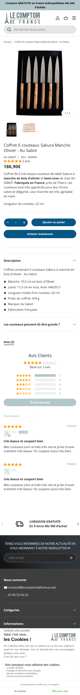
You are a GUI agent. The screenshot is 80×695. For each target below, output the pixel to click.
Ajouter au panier (53, 222)
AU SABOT (10, 157)
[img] (13, 426)
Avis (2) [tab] (9, 342)
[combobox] (40, 29)
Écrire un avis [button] (40, 402)
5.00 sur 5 (50, 363)
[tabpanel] (40, 424)
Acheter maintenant (40, 234)
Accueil (7, 42)
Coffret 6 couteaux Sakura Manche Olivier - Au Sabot (42, 42)
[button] (66, 18)
